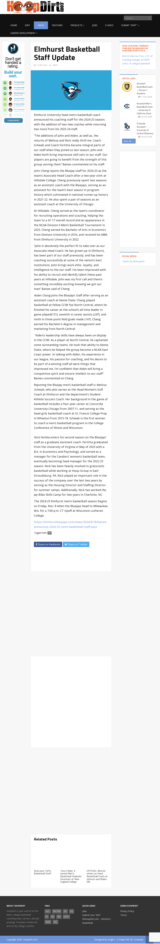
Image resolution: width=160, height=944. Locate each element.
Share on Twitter (77, 544)
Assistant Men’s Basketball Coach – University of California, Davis (145, 108)
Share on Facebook (48, 544)
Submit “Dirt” (129, 25)
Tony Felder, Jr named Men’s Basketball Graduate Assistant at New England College (71, 876)
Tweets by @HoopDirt (133, 261)
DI (47, 916)
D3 (49, 533)
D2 (65, 911)
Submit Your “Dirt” (91, 915)
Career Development (22, 33)
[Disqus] (71, 701)
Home (13, 25)
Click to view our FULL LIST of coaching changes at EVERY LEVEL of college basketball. (137, 60)
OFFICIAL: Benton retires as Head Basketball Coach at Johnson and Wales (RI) (97, 876)
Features (57, 25)
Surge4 (111, 939)
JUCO (66, 916)
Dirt (27, 25)
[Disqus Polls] (71, 614)
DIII (59, 916)
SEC (55, 922)
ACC (48, 911)
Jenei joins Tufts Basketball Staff (42, 872)
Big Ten (56, 911)
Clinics (109, 25)
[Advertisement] (128, 6)
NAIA (48, 922)
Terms (123, 915)
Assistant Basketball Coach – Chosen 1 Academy (145, 88)
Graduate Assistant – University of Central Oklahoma (145, 128)
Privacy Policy (127, 911)
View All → (129, 141)
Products (76, 25)
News (41, 25)
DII (52, 916)
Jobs (94, 25)
